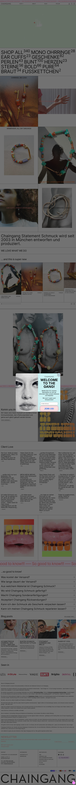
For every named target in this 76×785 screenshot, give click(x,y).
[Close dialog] (58, 374)
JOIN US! (49, 408)
